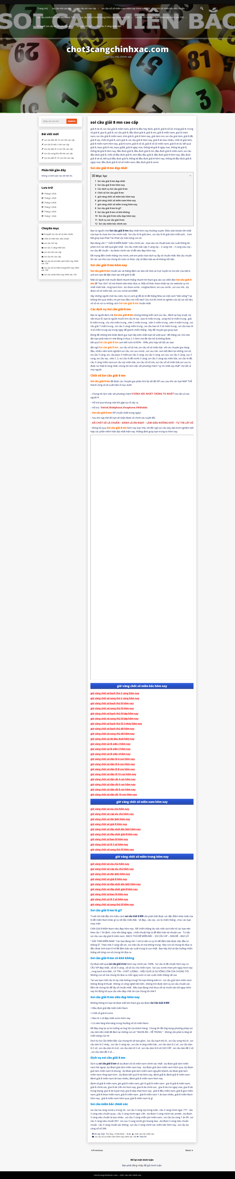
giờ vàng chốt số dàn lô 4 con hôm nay (112, 759)
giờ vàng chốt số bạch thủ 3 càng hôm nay (114, 693)
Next (188, 1150)
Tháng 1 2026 (50, 216)
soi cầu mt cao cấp (86, 8)
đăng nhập (137, 1165)
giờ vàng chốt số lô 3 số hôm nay (109, 844)
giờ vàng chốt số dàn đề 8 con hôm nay (112, 789)
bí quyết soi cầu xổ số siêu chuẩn (54, 26)
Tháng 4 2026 (50, 202)
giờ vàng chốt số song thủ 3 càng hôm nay (114, 698)
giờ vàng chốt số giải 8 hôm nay (108, 824)
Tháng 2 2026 (50, 211)
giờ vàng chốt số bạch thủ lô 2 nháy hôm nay (116, 723)
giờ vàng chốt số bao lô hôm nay (109, 839)
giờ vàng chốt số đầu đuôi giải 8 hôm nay (114, 834)
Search (71, 121)
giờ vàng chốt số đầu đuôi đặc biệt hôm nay (115, 829)
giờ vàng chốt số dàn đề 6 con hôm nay (112, 784)
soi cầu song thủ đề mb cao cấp (58, 153)
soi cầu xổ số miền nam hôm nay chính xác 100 (126, 8)
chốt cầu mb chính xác (144, 1134)
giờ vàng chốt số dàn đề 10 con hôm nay (113, 794)
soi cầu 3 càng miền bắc (109, 26)
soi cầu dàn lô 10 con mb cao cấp (59, 158)
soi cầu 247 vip (84, 26)
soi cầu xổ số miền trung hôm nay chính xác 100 (105, 17)
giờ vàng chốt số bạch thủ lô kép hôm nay (114, 713)
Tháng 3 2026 (50, 207)
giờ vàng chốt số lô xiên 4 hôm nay (110, 754)
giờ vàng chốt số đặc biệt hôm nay (110, 819)
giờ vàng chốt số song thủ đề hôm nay (112, 733)
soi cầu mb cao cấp (61, 8)
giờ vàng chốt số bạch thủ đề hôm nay (112, 728)
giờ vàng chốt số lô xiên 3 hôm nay (110, 748)
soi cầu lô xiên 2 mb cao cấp (56, 144)
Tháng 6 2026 (50, 193)
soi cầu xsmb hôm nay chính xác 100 (56, 17)
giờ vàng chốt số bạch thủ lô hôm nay (112, 703)
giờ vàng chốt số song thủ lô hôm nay (112, 708)
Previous (98, 1150)
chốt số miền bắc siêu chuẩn (170, 8)
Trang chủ (42, 8)
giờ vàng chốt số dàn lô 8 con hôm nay (112, 769)
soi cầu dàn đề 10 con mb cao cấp (59, 140)
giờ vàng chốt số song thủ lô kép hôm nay (114, 718)
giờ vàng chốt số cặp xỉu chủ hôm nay (112, 814)
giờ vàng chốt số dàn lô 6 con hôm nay (112, 764)
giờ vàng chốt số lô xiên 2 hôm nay (110, 743)
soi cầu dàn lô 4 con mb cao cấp (58, 149)
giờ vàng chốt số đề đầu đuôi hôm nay (112, 738)
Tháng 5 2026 (50, 198)
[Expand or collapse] (190, 176)
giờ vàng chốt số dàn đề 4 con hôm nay (112, 779)
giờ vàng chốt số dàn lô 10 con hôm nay (113, 774)
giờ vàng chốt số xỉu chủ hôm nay (109, 808)
